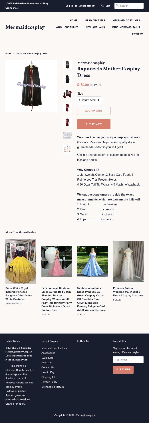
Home (74, 20)
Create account (87, 5)
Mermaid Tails (95, 20)
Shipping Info (49, 377)
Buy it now (94, 124)
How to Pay (48, 372)
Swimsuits (47, 357)
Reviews (138, 34)
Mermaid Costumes (126, 20)
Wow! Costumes (67, 27)
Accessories (48, 353)
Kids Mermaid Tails (126, 27)
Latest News (12, 341)
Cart (108, 5)
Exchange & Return (52, 386)
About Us (46, 362)
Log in (69, 5)
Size (80, 93)
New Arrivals (95, 27)
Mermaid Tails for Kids (54, 348)
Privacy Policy (49, 382)
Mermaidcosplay (25, 27)
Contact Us (47, 367)
